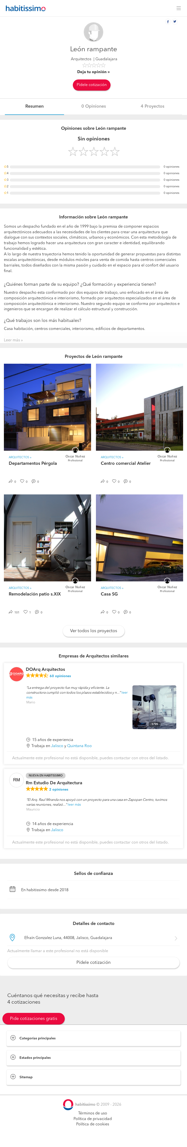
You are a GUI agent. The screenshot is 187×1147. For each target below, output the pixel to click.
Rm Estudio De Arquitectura (54, 783)
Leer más (12, 340)
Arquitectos (81, 59)
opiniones (60, 676)
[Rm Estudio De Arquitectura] (16, 780)
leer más (74, 804)
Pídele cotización (92, 85)
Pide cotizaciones (93, 1139)
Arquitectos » (20, 457)
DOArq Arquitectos (45, 669)
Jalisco (57, 746)
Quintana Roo (79, 746)
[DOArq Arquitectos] (16, 674)
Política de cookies (92, 1124)
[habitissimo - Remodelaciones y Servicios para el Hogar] (24, 8)
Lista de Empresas (22, 1090)
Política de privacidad (93, 1119)
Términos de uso (92, 1113)
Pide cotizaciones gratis (33, 1019)
